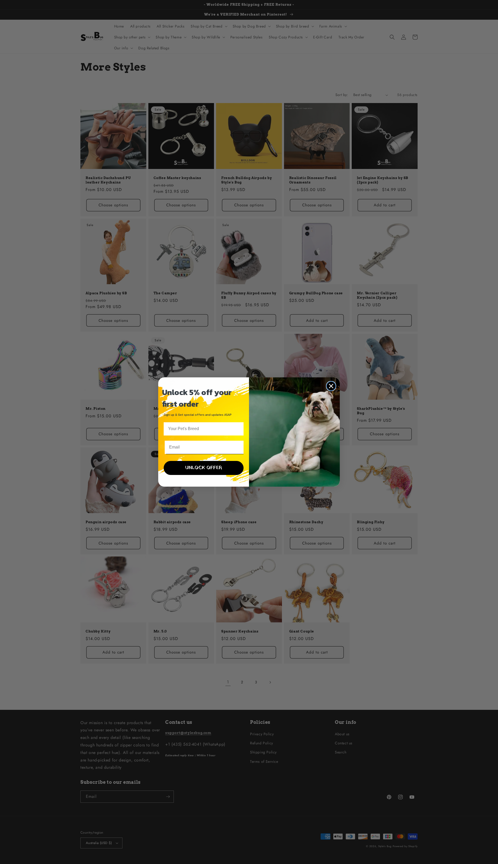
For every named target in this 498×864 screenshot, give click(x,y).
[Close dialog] (331, 386)
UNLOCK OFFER (203, 467)
